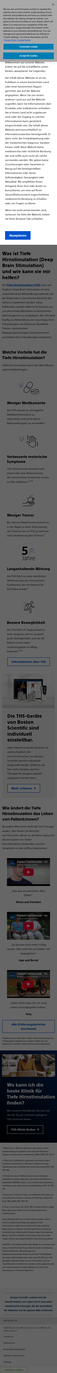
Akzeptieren (17, 235)
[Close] (53, 4)
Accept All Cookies (28, 55)
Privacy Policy (10, 40)
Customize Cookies (28, 46)
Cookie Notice (24, 40)
